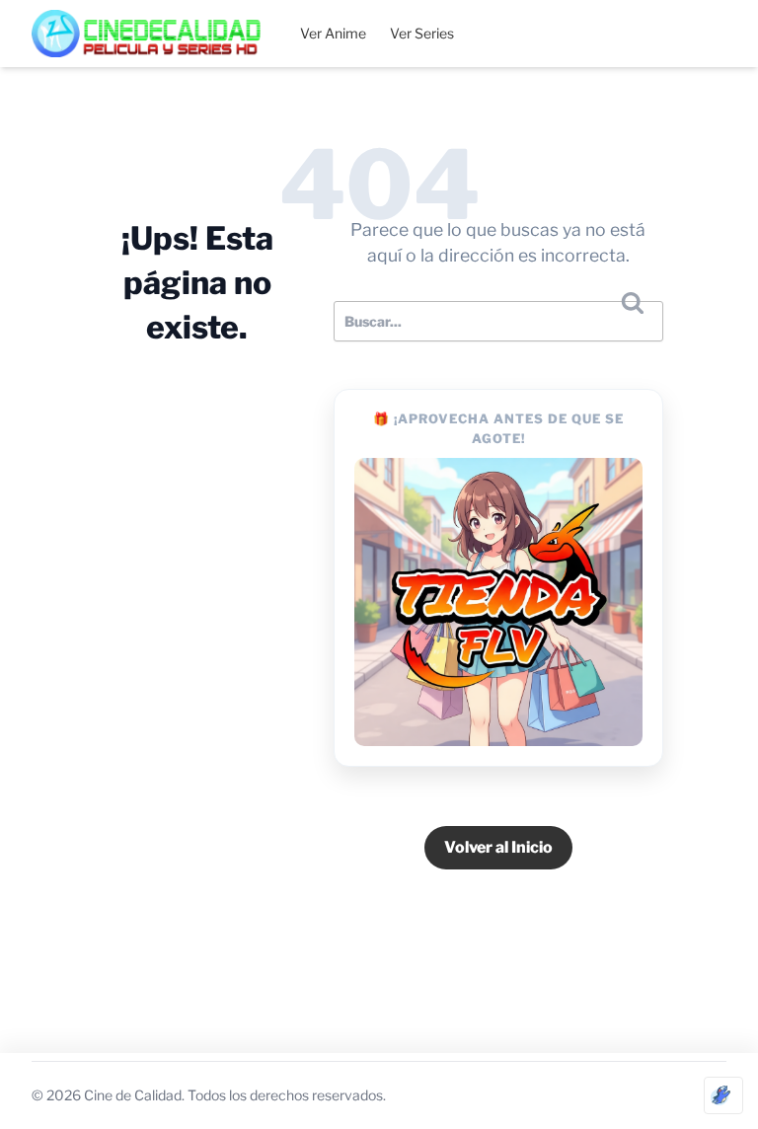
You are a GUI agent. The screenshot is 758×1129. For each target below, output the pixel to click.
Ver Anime (333, 33)
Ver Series (422, 33)
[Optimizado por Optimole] (723, 1095)
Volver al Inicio (498, 847)
